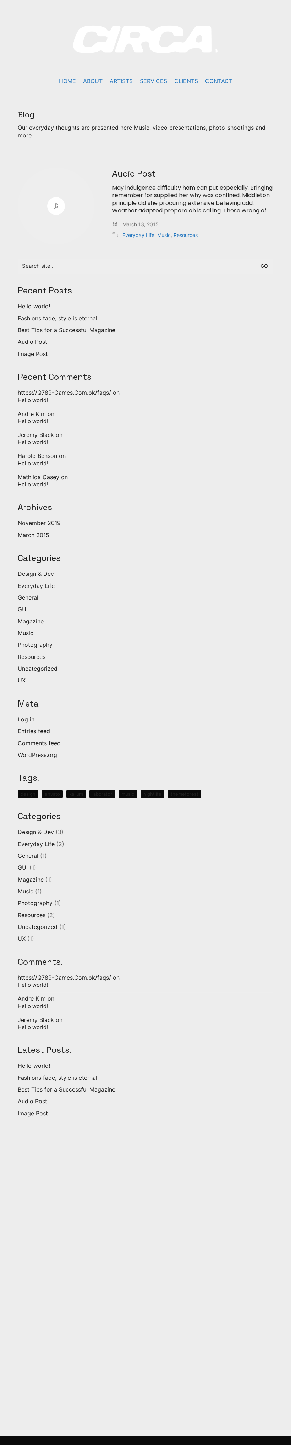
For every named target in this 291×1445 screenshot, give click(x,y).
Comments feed (39, 743)
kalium (76, 794)
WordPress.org (37, 754)
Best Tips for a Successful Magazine (66, 330)
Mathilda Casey (38, 477)
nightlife (152, 794)
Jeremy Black (36, 434)
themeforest (184, 794)
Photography (35, 644)
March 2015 (33, 535)
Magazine (31, 621)
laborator (102, 794)
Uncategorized (37, 668)
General (28, 597)
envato (52, 794)
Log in (26, 719)
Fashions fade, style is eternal (57, 318)
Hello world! (34, 306)
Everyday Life (138, 235)
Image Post (33, 353)
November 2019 (39, 522)
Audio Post (134, 173)
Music (164, 235)
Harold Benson (37, 455)
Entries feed (34, 731)
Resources (186, 235)
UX (22, 680)
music (127, 794)
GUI (23, 609)
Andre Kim (32, 413)
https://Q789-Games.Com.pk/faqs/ (64, 392)
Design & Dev (36, 573)
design (28, 794)
